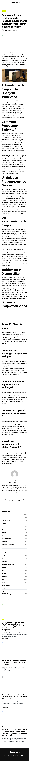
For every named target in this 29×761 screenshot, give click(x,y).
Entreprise (4, 541)
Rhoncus (4, 567)
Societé (4, 573)
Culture (4, 532)
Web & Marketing (6, 594)
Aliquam (4, 523)
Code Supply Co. (21, 755)
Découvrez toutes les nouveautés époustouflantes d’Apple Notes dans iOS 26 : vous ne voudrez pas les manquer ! (14, 732)
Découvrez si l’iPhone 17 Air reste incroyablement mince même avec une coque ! (14, 662)
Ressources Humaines (8, 564)
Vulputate (4, 591)
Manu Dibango (14, 483)
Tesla (3, 582)
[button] (2, 2)
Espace (3, 547)
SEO (3, 570)
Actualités (4, 517)
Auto (3, 526)
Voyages (4, 588)
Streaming (4, 576)
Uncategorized (5, 585)
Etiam (3, 550)
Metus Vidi (4, 561)
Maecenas (4, 558)
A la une (4, 514)
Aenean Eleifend (6, 520)
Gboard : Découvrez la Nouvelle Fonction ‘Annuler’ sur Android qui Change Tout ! (14, 697)
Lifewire (7, 338)
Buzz (3, 529)
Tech (3, 11)
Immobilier (4, 553)
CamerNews (14, 2)
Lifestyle (4, 555)
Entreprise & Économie (8, 544)
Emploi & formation (7, 538)
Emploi (3, 535)
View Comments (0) (14, 501)
